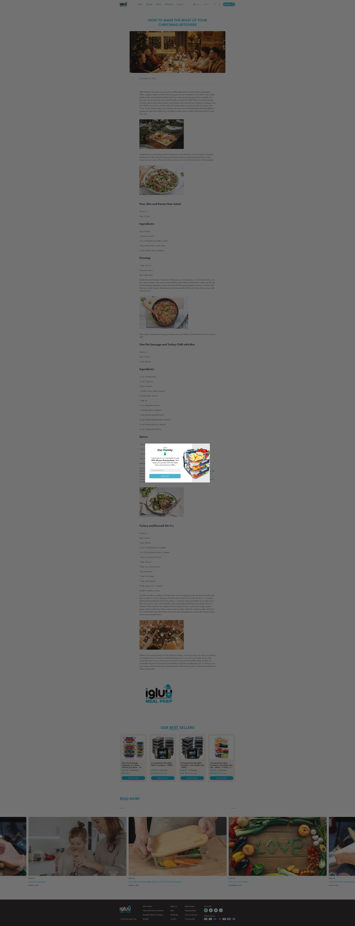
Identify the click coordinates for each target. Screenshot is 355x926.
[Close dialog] (208, 445)
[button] (177, 456)
